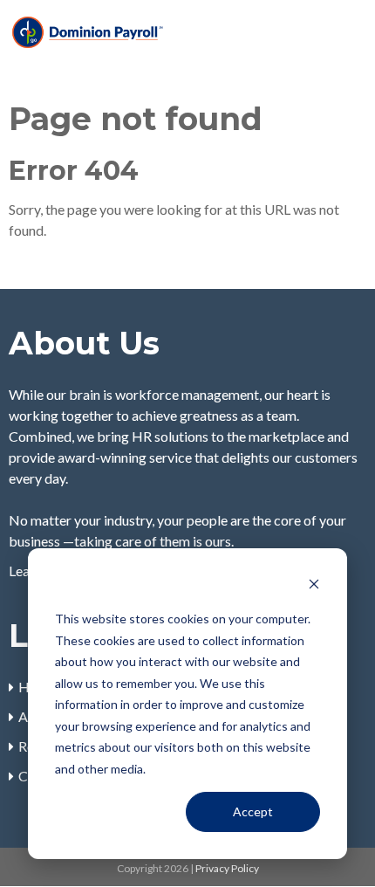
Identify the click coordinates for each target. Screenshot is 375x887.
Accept (253, 811)
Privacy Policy (227, 868)
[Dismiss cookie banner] (314, 586)
